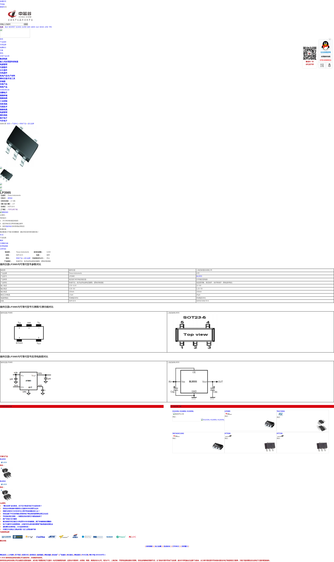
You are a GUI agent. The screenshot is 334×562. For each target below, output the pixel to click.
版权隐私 (40, 555)
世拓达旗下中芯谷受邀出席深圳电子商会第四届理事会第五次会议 (25, 514)
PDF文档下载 (13, 209)
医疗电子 (3, 118)
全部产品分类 (4, 56)
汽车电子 (3, 121)
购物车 (2, 7)
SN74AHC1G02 (178, 433)
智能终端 (3, 95)
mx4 (37, 27)
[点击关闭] (329, 39)
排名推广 (55, 555)
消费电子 (3, 92)
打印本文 (176, 546)
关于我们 (18, 555)
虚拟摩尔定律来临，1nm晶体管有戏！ (16, 527)
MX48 (42, 27)
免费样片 (3, 47)
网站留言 (77, 555)
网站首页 (3, 555)
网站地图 (48, 555)
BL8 (6, 27)
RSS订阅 (85, 555)
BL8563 (3, 481)
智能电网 (3, 98)
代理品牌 (3, 45)
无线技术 (3, 107)
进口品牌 (31, 124)
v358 (46, 27)
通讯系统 (3, 115)
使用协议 (33, 555)
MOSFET (12, 27)
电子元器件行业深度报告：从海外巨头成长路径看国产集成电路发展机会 (28, 524)
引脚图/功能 (4, 243)
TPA (50, 27)
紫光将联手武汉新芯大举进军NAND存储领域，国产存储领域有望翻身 (27, 521)
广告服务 (62, 555)
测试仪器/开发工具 (7, 78)
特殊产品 (3, 87)
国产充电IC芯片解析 (10, 519)
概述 (1, 240)
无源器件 (3, 67)
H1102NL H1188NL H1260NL (183, 411)
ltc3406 (18, 27)
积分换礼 (70, 555)
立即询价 (3, 249)
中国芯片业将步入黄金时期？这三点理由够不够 (19, 529)
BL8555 (199, 276)
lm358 (24, 27)
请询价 (10, 198)
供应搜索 (149, 546)
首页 (1, 39)
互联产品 (3, 84)
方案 (1, 50)
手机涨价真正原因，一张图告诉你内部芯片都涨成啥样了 (22, 516)
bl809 (33, 27)
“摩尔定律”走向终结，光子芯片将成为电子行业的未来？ (22, 506)
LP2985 (227, 411)
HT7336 (279, 433)
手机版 (2, 4)
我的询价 (9, 226)
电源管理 (3, 64)
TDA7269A (281, 411)
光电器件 (3, 73)
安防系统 (3, 104)
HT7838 (227, 433)
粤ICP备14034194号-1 (97, 555)
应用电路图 (4, 246)
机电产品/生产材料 (7, 76)
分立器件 (3, 70)
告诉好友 (167, 546)
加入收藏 (158, 546)
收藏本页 (3, 1)
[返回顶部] (329, 65)
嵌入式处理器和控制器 (9, 62)
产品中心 (15, 124)
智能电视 (3, 109)
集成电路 (3, 59)
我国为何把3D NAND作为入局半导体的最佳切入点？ (21, 511)
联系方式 (25, 555)
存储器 (2, 81)
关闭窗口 (185, 546)
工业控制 (3, 101)
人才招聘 (10, 555)
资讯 (1, 53)
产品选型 (3, 42)
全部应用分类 (4, 90)
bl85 (28, 27)
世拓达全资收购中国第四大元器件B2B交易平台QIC (21, 508)
